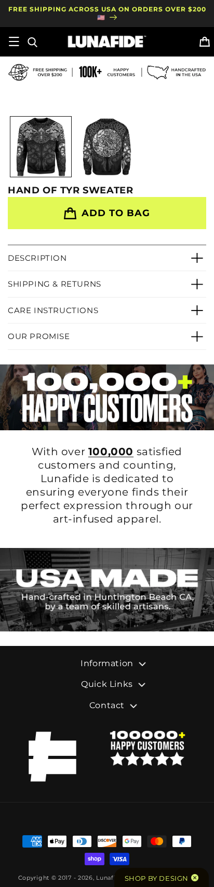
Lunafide (110, 877)
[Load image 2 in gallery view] (106, 147)
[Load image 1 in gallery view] (40, 147)
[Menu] (14, 41)
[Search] (32, 41)
